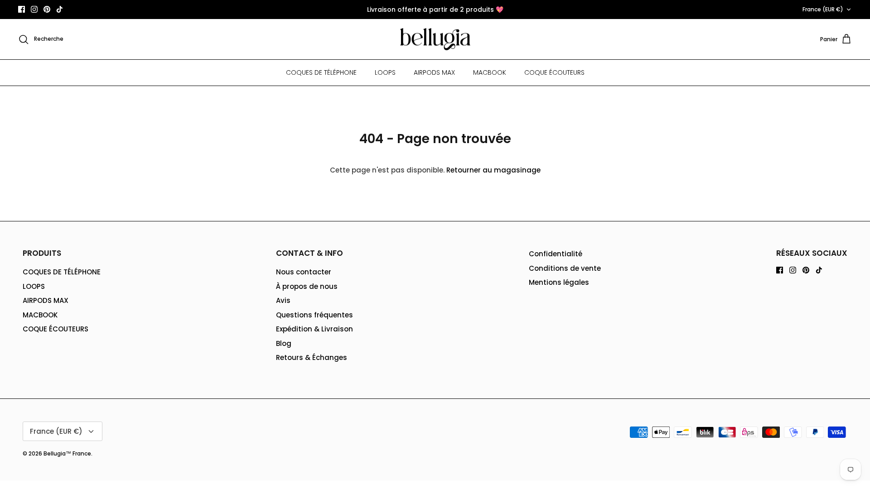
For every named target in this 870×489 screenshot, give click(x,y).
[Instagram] (34, 9)
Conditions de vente (565, 268)
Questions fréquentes (314, 315)
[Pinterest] (47, 9)
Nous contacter (303, 272)
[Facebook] (21, 9)
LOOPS (385, 72)
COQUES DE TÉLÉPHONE (321, 72)
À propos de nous (307, 286)
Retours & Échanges (311, 357)
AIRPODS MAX (434, 72)
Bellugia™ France (67, 453)
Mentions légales (559, 282)
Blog (283, 343)
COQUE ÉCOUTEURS (554, 72)
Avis (283, 300)
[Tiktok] (59, 9)
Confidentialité (555, 254)
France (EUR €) (822, 9)
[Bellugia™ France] (435, 39)
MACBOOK (489, 72)
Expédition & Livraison (314, 329)
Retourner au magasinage (493, 170)
